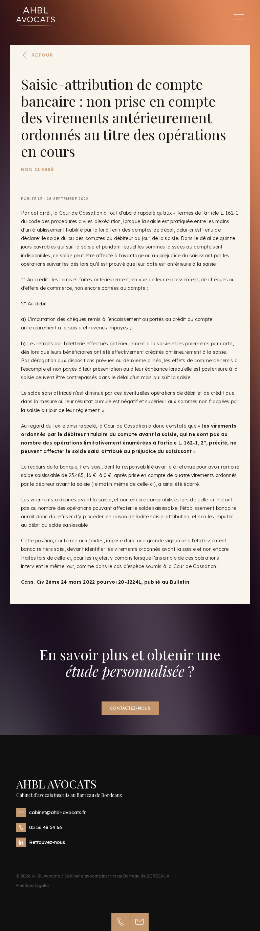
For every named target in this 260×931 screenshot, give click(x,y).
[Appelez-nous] (120, 922)
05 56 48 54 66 (45, 827)
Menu (238, 16)
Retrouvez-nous (47, 842)
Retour (42, 55)
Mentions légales (32, 885)
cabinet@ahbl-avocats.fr (57, 812)
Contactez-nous (130, 708)
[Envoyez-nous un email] (139, 922)
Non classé (37, 169)
